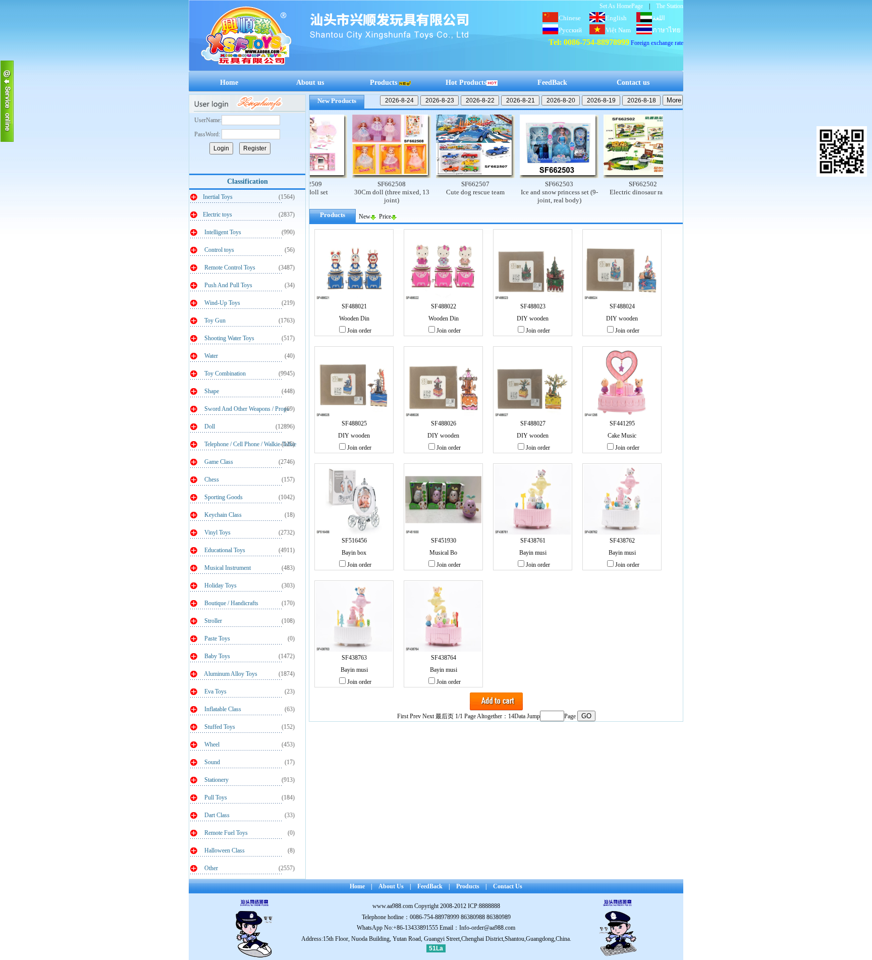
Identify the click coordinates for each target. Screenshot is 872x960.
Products (383, 82)
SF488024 (622, 306)
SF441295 (622, 423)
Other (210, 868)
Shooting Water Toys (228, 338)
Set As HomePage (621, 6)
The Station (669, 6)
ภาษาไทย (666, 30)
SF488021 (354, 306)
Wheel (211, 744)
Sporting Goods (223, 497)
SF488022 (443, 306)
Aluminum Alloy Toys (230, 673)
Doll (209, 426)
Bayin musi (533, 552)
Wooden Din (354, 318)
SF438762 (622, 540)
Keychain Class (222, 514)
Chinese (570, 18)
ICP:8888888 (484, 906)
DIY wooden (533, 318)
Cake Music (622, 435)
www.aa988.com (392, 906)
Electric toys (217, 214)
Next (428, 716)
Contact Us (507, 886)
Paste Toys (216, 638)
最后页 (444, 716)
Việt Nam (618, 30)
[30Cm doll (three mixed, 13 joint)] (359, 176)
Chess (211, 479)
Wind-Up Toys (221, 302)
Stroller (212, 620)
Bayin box (354, 552)
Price (385, 216)
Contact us (633, 82)
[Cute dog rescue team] (443, 176)
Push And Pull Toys (227, 285)
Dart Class (216, 815)
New (364, 216)
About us (310, 82)
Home (229, 82)
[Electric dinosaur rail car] (611, 176)
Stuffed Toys (219, 726)
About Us (391, 886)
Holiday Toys (220, 585)
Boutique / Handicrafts (230, 603)
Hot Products (466, 82)
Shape (211, 391)
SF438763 (354, 657)
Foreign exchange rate (657, 42)
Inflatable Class (222, 709)
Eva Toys (215, 691)
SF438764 (443, 657)
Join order (359, 330)
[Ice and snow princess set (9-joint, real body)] (527, 176)
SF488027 (533, 423)
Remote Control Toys (229, 267)
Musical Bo (443, 552)
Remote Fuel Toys (225, 832)
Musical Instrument (227, 567)
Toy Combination (224, 373)
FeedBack (552, 82)
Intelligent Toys (222, 232)
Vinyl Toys (217, 532)
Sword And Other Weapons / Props (246, 408)
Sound (211, 762)
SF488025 (354, 423)
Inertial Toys (218, 196)
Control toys (218, 249)
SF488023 (533, 306)
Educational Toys (224, 550)
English (616, 18)
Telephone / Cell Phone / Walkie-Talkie (249, 444)
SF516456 (354, 540)
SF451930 (443, 540)
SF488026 (443, 423)
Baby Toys (216, 656)
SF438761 (533, 540)
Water (210, 355)
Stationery (216, 779)
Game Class (218, 461)
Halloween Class (224, 850)
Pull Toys (215, 797)
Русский (570, 30)
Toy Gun (214, 320)
